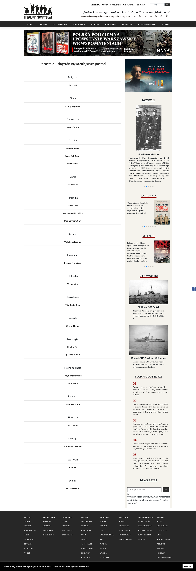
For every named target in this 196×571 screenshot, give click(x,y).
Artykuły (47, 502)
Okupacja (28, 525)
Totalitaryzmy (30, 511)
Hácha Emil (72, 163)
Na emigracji (86, 525)
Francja (103, 507)
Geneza (27, 502)
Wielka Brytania (107, 516)
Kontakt (141, 5)
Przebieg (27, 507)
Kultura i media (147, 24)
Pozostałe (104, 539)
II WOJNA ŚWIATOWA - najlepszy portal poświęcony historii (57, 548)
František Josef (72, 156)
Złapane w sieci (144, 516)
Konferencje (124, 511)
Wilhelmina (72, 284)
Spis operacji (67, 516)
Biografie (110, 24)
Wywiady (142, 520)
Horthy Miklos (73, 488)
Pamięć (27, 534)
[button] (144, 154)
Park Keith (72, 383)
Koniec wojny (125, 516)
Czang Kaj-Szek (72, 106)
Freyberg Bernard (73, 375)
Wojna (43, 24)
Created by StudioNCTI (139, 548)
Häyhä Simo (73, 205)
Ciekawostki (48, 516)
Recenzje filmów (145, 511)
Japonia (103, 525)
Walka (84, 520)
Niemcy (103, 530)
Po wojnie (28, 530)
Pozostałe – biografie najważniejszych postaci (73, 64)
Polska (95, 24)
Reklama (160, 530)
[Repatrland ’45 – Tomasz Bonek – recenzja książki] (160, 220)
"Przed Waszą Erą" (164, 539)
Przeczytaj (94, 5)
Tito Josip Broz (72, 305)
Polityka (127, 24)
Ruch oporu (86, 511)
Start (30, 24)
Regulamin (161, 525)
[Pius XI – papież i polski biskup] (148, 120)
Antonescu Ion (73, 404)
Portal (166, 24)
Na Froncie (79, 24)
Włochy (103, 534)
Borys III (73, 85)
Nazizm (27, 516)
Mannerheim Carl (72, 220)
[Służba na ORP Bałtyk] (148, 268)
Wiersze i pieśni (144, 502)
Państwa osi (124, 507)
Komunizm (85, 539)
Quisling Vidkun (72, 354)
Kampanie (66, 507)
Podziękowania (163, 520)
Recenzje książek (145, 507)
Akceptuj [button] (187, 566)
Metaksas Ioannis (72, 241)
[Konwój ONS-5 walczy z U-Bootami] (148, 316)
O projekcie (115, 5)
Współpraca (128, 5)
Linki (159, 516)
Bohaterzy (85, 534)
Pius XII (72, 467)
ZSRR (102, 520)
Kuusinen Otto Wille (73, 213)
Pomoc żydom (87, 530)
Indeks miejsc (67, 511)
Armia (83, 516)
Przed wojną (86, 502)
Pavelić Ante (73, 127)
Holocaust (29, 520)
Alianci (122, 502)
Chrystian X (73, 184)
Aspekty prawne (126, 520)
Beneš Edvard (72, 148)
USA (101, 511)
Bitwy (64, 502)
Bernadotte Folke (72, 446)
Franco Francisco (72, 263)
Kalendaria (48, 511)
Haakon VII (72, 347)
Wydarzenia (60, 24)
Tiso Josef (73, 425)
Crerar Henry (72, 326)
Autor (105, 5)
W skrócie (47, 507)
